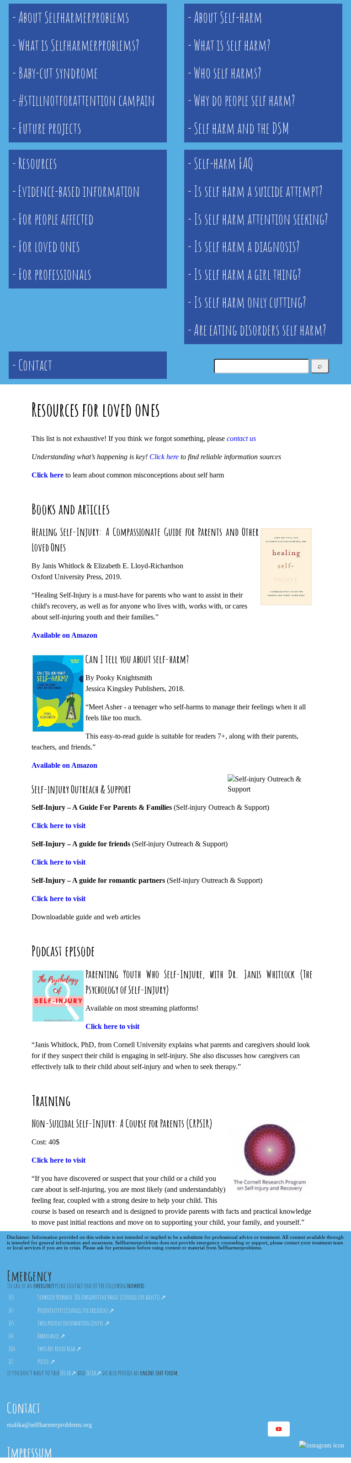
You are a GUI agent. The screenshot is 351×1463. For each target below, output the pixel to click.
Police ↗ (46, 1361)
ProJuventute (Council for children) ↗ (75, 1310)
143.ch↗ (68, 1373)
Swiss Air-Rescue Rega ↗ (59, 1348)
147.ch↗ (93, 1373)
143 (11, 1297)
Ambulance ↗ (51, 1336)
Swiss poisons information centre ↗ (73, 1323)
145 (11, 1323)
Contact (23, 1407)
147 (11, 1310)
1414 (12, 1348)
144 (11, 1336)
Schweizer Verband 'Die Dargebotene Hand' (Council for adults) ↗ (101, 1297)
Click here (164, 457)
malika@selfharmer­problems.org (49, 1424)
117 (11, 1361)
